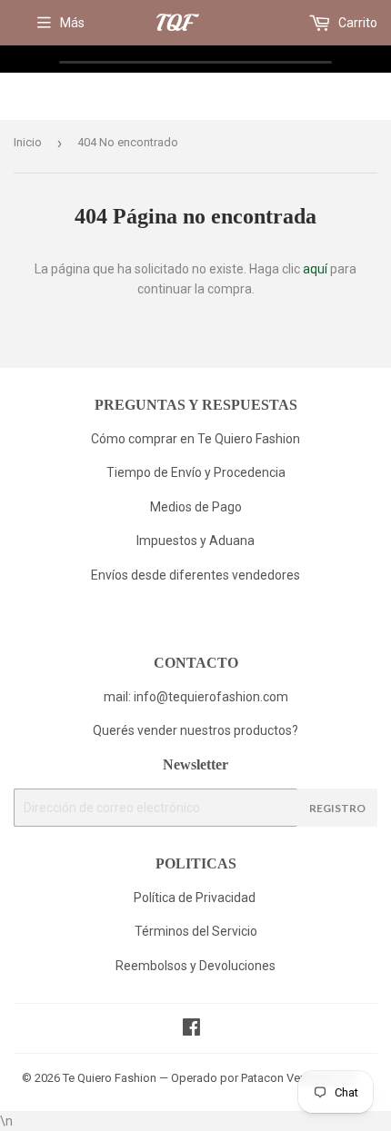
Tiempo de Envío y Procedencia (196, 472)
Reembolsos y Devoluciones (195, 965)
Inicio (28, 142)
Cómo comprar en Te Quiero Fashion (195, 439)
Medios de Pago (196, 507)
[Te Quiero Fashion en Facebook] (191, 1029)
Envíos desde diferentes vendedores (195, 575)
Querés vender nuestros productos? (195, 730)
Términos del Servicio (196, 931)
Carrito (356, 22)
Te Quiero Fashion (109, 1078)
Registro (337, 808)
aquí (315, 269)
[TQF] (177, 23)
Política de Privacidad (196, 897)
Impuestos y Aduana (195, 540)
